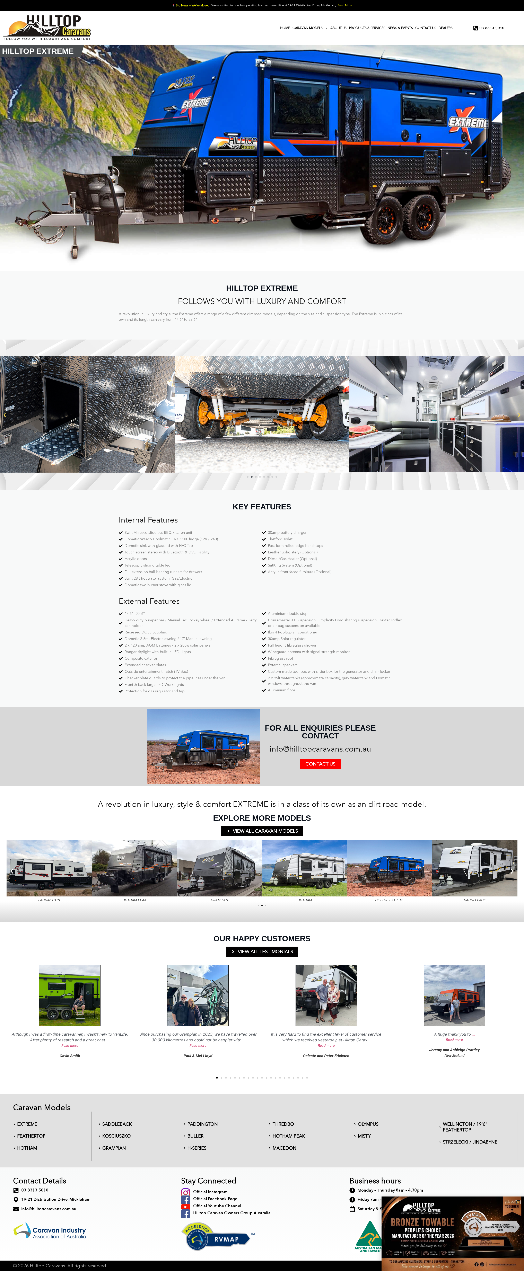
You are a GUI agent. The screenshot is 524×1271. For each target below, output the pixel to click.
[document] (262, 635)
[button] (518, 1202)
